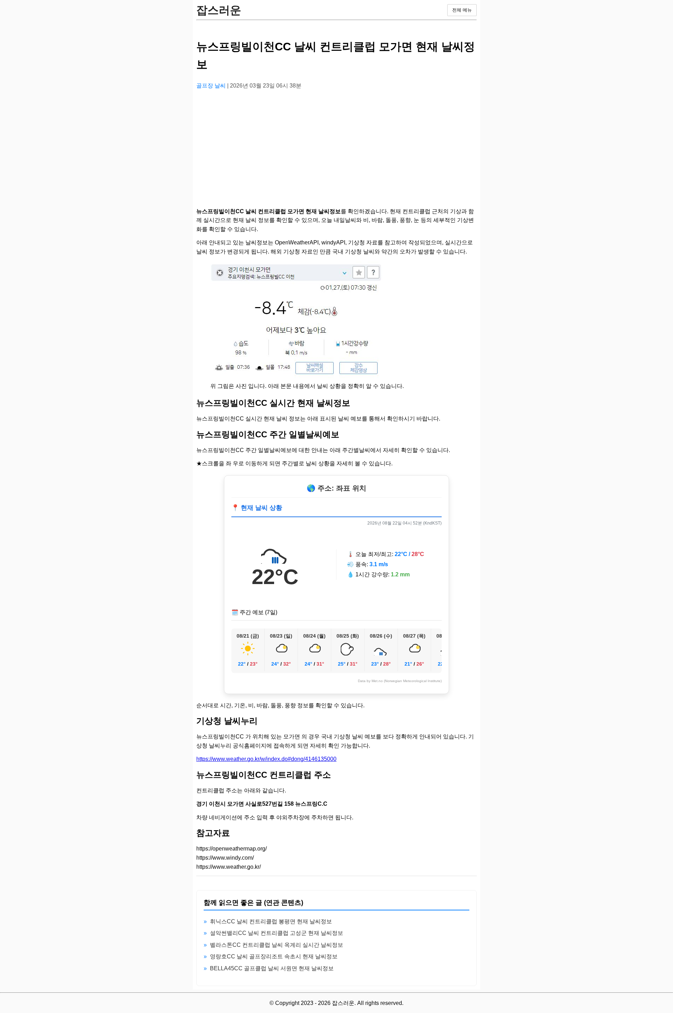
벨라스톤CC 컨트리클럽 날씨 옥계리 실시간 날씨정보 (276, 945)
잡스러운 (218, 10)
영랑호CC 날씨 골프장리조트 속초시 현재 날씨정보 (274, 956)
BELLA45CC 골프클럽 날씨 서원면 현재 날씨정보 (272, 968)
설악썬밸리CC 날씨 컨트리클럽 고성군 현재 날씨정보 (276, 933)
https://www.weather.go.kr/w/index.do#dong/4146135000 (266, 759)
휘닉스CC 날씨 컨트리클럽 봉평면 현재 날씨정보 (271, 921)
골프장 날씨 (211, 86)
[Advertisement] (336, 144)
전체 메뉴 (462, 10)
